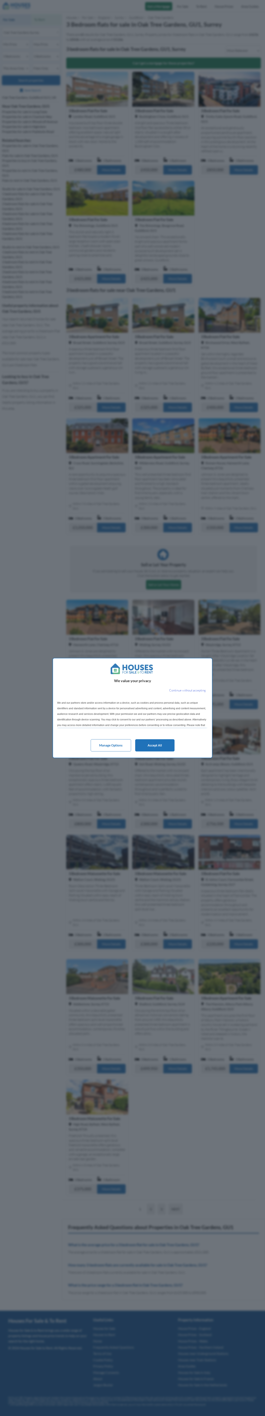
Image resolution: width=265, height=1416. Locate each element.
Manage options (111, 745)
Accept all (155, 745)
